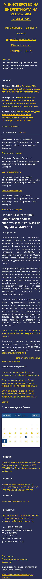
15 (32, 433)
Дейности (31, 27)
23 (37, 437)
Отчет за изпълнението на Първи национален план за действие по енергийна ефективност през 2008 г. (19, 394)
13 (21, 433)
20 (21, 437)
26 (15, 441)
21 (26, 437)
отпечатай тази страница (28, 358)
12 (15, 433)
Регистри (15, 50)
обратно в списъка (11, 361)
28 (26, 441)
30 (37, 441)
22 (32, 437)
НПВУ (28, 50)
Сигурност (7, 562)
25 (10, 441)
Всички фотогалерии (12, 153)
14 (26, 433)
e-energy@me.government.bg (15, 501)
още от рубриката (10, 126)
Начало (7, 59)
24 (4, 441)
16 (37, 433)
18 (10, 437)
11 (10, 433)
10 (4, 433)
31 (4, 445)
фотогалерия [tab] (9, 132)
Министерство (13, 27)
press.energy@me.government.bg (17, 484)
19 (15, 437)
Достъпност (7, 556)
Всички (5, 402)
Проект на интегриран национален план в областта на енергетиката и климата (21, 333)
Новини (21, 33)
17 (4, 437)
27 (21, 441)
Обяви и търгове (21, 45)
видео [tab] (22, 132)
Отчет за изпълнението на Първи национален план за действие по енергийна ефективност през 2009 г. (19, 383)
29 (32, 441)
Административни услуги (21, 39)
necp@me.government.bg (14, 353)
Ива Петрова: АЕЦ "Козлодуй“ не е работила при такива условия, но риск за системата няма (21, 89)
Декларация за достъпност (15, 559)
